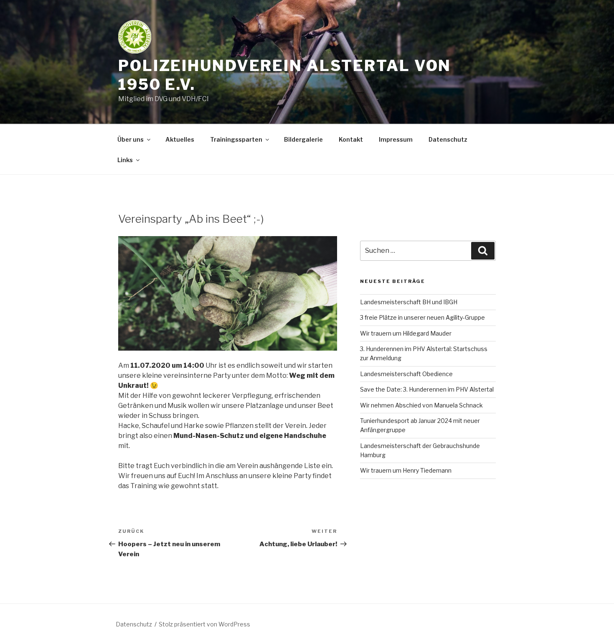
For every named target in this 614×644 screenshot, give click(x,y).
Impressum (396, 139)
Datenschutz (448, 139)
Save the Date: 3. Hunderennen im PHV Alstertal (427, 389)
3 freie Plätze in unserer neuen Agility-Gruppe (422, 317)
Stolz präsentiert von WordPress (204, 624)
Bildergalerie (303, 139)
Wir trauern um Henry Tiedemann (406, 470)
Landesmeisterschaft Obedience (406, 373)
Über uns (130, 139)
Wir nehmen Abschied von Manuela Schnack (421, 405)
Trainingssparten (236, 139)
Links (125, 159)
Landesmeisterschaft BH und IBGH (408, 301)
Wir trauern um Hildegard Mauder (406, 333)
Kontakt (351, 139)
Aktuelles (179, 139)
